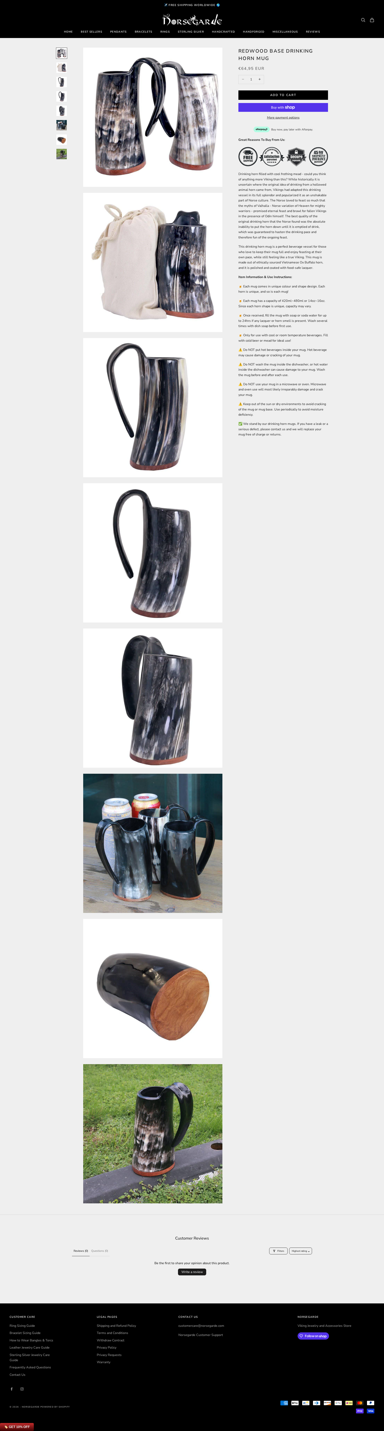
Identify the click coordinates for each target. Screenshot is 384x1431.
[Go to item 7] (61, 139)
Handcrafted (223, 32)
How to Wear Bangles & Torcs (31, 1340)
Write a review (192, 1272)
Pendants (118, 32)
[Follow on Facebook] (12, 1389)
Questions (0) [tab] (99, 1251)
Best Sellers (91, 32)
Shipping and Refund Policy (116, 1326)
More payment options (283, 117)
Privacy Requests (109, 1355)
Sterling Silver (191, 32)
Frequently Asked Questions (30, 1367)
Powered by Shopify (55, 1406)
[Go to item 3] (61, 82)
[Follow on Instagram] (22, 1389)
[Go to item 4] (61, 96)
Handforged (253, 32)
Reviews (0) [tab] (81, 1251)
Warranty (103, 1362)
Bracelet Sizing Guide (25, 1333)
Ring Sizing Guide (22, 1326)
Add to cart (283, 95)
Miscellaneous (285, 32)
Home (68, 32)
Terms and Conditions (112, 1333)
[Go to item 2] (61, 67)
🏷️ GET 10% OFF (17, 1427)
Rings (165, 32)
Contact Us (17, 1375)
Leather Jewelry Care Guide (30, 1347)
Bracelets (143, 32)
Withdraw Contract (110, 1340)
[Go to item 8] (61, 154)
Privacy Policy (106, 1347)
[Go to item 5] (61, 110)
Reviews (313, 32)
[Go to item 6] (61, 125)
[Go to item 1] (61, 53)
